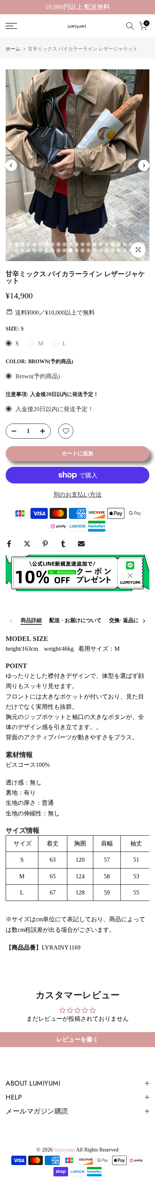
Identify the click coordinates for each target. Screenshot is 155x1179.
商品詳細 (31, 620)
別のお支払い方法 (77, 494)
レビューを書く (77, 1039)
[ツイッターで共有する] (27, 543)
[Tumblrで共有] (63, 543)
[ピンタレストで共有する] (45, 543)
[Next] (143, 165)
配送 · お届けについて (75, 620)
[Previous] (11, 165)
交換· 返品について (132, 620)
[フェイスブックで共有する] (9, 543)
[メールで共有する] (81, 543)
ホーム (13, 48)
